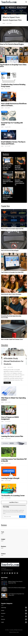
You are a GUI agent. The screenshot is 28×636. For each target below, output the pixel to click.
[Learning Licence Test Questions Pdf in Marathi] (8, 452)
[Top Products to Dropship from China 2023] (14, 55)
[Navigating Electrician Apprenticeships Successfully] (20, 160)
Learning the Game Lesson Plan (12, 436)
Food (2, 616)
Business (3, 619)
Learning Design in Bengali (10, 478)
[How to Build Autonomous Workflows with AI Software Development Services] (8, 96)
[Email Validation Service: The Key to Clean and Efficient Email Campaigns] (8, 135)
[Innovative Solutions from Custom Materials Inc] (20, 175)
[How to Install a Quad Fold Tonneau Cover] (8, 175)
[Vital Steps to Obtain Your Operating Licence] (8, 391)
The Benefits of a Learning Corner (13, 495)
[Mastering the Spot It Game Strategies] (14, 284)
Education (3, 613)
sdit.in (17, 632)
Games (2, 610)
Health (2, 622)
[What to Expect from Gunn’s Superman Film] (14, 13)
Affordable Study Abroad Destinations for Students (13, 361)
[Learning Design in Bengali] (8, 471)
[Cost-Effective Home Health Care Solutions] (8, 190)
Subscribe (22, 516)
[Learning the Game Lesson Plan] (8, 429)
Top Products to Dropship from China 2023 (13, 65)
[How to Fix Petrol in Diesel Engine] (14, 34)
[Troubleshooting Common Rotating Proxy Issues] (8, 77)
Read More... (7, 382)
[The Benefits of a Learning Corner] (8, 488)
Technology (4, 73)
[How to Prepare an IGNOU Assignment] (8, 410)
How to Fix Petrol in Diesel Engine (12, 44)
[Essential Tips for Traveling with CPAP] (8, 116)
